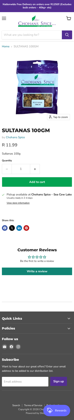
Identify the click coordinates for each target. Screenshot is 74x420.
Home (5, 46)
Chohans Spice (15, 137)
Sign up (58, 381)
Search (16, 405)
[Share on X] (12, 228)
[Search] (67, 34)
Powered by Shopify (37, 413)
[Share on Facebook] (5, 228)
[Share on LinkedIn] (19, 228)
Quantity (7, 160)
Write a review (37, 271)
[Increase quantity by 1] (35, 169)
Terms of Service (33, 405)
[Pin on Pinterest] (26, 228)
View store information (18, 203)
